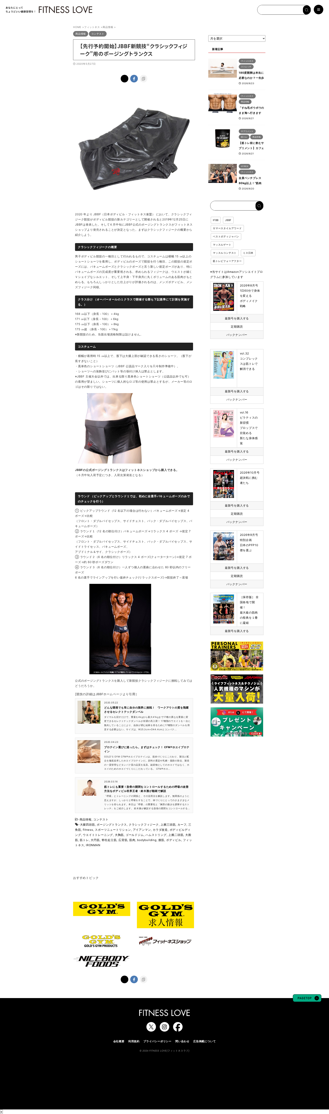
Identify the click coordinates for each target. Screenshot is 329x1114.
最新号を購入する (237, 318)
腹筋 (161, 840)
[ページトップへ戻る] (307, 1000)
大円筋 (95, 840)
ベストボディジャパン (226, 236)
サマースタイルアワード (227, 228)
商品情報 (86, 819)
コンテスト (100, 819)
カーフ (181, 824)
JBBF (228, 220)
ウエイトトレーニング (98, 835)
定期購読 (237, 326)
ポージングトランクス (112, 824)
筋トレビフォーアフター (227, 261)
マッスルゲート (222, 244)
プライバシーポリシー (157, 1041)
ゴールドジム (135, 835)
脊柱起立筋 (109, 840)
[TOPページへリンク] (48, 9)
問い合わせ (182, 1041)
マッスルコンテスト (224, 252)
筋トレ (84, 840)
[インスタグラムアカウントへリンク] (164, 1030)
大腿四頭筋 (87, 824)
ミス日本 (248, 252)
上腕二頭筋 (175, 835)
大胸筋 (119, 835)
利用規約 (134, 1041)
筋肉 (132, 840)
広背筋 (122, 840)
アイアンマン (142, 830)
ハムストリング (156, 835)
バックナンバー (237, 335)
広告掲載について (204, 1041)
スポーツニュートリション (113, 830)
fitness (88, 830)
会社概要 (119, 1041)
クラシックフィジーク (144, 824)
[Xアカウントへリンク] (151, 1030)
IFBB (216, 220)
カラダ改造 (160, 830)
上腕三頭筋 (168, 824)
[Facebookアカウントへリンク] (178, 1030)
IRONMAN (93, 845)
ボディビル (173, 840)
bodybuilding (147, 840)
